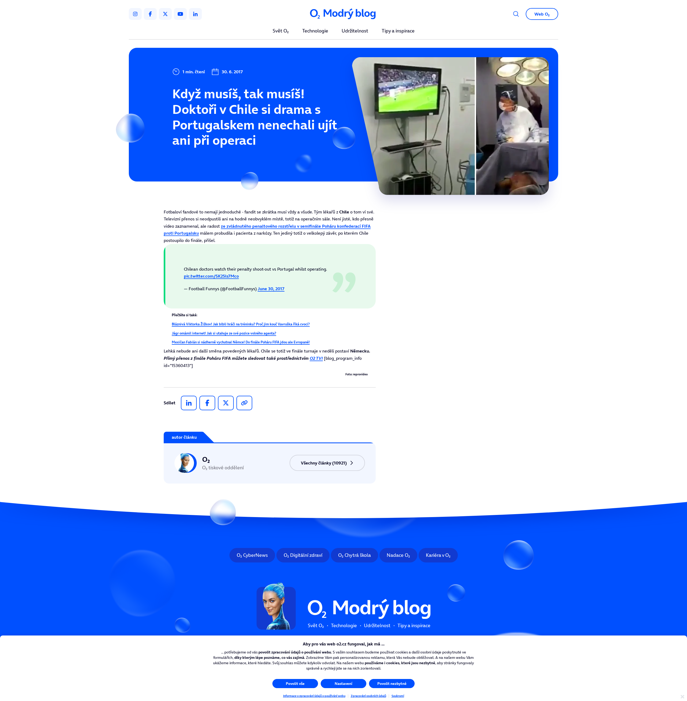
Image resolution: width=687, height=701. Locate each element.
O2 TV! (316, 358)
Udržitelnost (355, 31)
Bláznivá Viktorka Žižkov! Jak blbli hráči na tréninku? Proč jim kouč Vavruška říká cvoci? (241, 324)
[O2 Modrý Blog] (343, 14)
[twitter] (165, 14)
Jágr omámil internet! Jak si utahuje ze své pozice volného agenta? (224, 333)
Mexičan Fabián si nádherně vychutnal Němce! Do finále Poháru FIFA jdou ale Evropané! (241, 342)
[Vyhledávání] (516, 14)
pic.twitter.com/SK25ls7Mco (211, 276)
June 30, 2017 (271, 289)
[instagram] (135, 14)
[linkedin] (195, 14)
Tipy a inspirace (398, 31)
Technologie (315, 31)
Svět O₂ (281, 31)
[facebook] (150, 14)
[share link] (244, 403)
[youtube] (180, 14)
